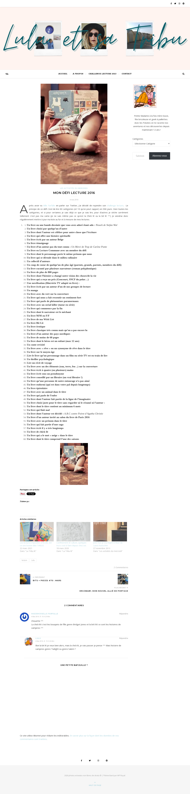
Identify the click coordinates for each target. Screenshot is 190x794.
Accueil (62, 74)
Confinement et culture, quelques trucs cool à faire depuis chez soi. (71, 544)
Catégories (138, 138)
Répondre (123, 613)
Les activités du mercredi (74, 188)
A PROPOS (78, 74)
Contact (127, 74)
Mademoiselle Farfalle (44, 614)
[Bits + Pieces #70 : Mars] (25, 579)
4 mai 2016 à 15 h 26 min (44, 641)
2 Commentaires (121, 567)
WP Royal (121, 775)
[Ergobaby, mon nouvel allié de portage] (123, 579)
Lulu (33, 560)
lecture (24, 560)
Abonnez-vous (159, 156)
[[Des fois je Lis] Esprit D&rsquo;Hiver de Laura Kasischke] (110, 531)
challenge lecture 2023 (102, 74)
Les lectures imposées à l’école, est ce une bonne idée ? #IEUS (36, 544)
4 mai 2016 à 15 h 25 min (40, 616)
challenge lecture (115, 205)
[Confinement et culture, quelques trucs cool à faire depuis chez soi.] (73, 531)
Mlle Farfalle (49, 205)
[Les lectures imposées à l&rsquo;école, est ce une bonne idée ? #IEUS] (37, 531)
